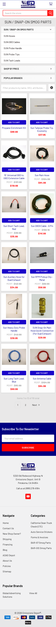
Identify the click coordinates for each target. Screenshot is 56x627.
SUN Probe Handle (13, 48)
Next (34, 404)
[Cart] (51, 4)
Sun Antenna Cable (42, 378)
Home (6, 522)
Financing (7, 544)
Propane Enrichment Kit (14, 127)
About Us (7, 560)
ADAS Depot (9, 555)
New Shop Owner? (12, 533)
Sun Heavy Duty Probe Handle (14, 329)
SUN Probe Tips (12, 54)
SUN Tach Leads (12, 60)
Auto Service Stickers (41, 531)
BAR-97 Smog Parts (41, 542)
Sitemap (7, 571)
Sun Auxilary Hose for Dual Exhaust (13, 278)
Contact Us (8, 528)
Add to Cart (14, 122)
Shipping (7, 539)
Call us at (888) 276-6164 (28, 488)
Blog (5, 549)
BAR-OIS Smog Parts (41, 548)
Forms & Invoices (39, 537)
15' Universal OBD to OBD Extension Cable (14, 177)
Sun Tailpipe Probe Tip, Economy (41, 129)
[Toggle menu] (4, 4)
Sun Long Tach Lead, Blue (14, 380)
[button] (51, 87)
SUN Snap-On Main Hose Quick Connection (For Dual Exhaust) (42, 330)
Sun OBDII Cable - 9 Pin (42, 225)
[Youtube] (28, 496)
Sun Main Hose (42, 175)
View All (33, 593)
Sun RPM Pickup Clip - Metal (42, 278)
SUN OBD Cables (12, 42)
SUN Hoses (9, 35)
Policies (7, 566)
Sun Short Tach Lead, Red (13, 227)
